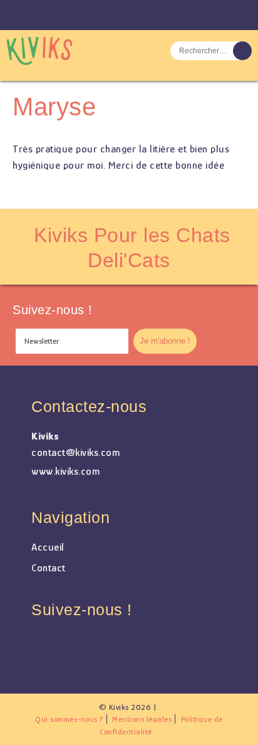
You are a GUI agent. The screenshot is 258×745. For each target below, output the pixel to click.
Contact (48, 568)
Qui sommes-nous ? (69, 719)
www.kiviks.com (65, 471)
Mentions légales (142, 719)
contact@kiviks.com (75, 452)
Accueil (47, 547)
